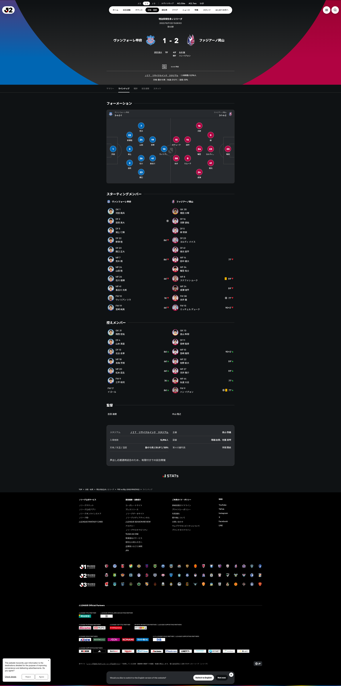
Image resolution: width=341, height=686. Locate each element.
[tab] (110, 88)
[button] (326, 10)
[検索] (335, 10)
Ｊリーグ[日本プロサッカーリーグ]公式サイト (103, 666)
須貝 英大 (158, 52)
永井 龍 (182, 52)
